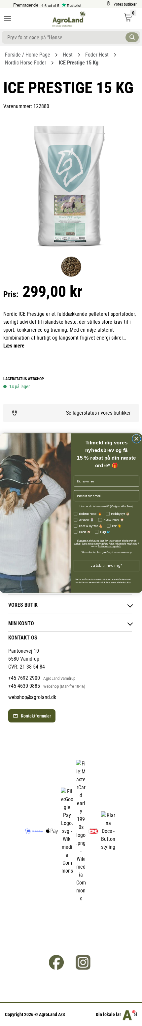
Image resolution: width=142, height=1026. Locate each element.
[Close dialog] (136, 439)
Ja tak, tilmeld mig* (106, 565)
